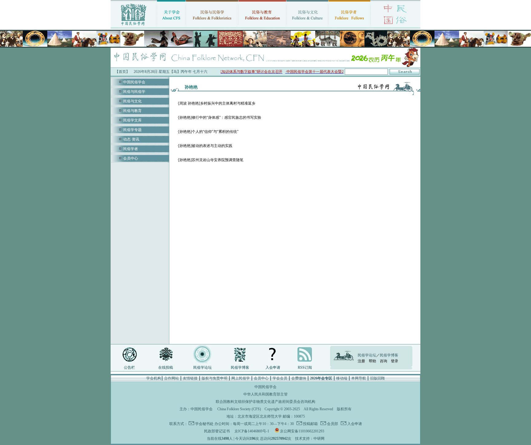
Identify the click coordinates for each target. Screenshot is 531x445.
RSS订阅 (305, 367)
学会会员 (280, 378)
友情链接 (190, 378)
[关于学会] (171, 26)
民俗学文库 (132, 120)
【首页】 (122, 72)
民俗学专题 (132, 130)
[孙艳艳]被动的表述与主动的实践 (205, 146)
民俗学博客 (240, 367)
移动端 (341, 378)
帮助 (372, 361)
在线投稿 (165, 367)
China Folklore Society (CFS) (239, 409)
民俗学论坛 (202, 367)
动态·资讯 (131, 139)
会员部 (332, 424)
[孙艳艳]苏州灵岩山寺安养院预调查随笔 (210, 160)
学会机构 (153, 378)
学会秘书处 (204, 424)
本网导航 (358, 378)
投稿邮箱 (310, 424)
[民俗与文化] (307, 26)
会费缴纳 (298, 378)
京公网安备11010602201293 (302, 431)
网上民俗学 (240, 378)
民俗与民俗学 (134, 91)
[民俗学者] (349, 26)
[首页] (134, 26)
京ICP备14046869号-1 (251, 431)
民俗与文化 (132, 101)
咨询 (383, 361)
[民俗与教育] (262, 26)
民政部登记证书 (217, 431)
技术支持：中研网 (309, 438)
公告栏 (129, 367)
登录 (394, 361)
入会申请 (273, 367)
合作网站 (171, 378)
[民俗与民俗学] (212, 26)
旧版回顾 (377, 378)
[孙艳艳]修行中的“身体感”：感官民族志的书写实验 (219, 117)
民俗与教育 (132, 111)
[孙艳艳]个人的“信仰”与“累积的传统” (208, 131)
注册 (361, 361)
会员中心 (130, 158)
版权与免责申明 (214, 378)
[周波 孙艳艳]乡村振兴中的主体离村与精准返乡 (216, 103)
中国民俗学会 (134, 82)
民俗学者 (130, 149)
